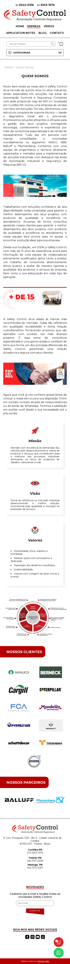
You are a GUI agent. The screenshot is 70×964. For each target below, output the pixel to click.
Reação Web (43, 961)
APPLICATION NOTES (20, 32)
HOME (20, 26)
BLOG (43, 32)
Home (9, 67)
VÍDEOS (49, 26)
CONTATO (57, 32)
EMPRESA (33, 26)
